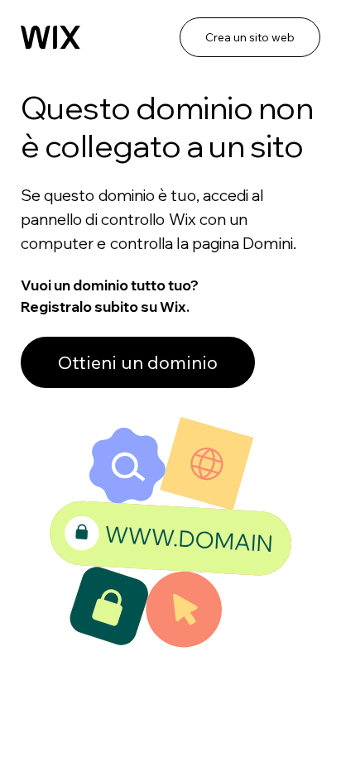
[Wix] (50, 37)
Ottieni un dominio (138, 362)
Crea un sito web (250, 37)
